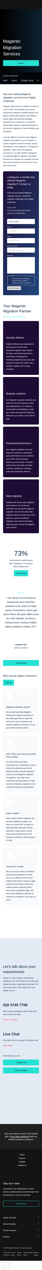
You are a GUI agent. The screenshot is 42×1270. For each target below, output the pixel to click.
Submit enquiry (15, 298)
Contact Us (21, 63)
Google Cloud (29, 80)
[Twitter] (13, 1220)
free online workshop (22, 1185)
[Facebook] (18, 1220)
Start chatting (9, 1094)
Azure (15, 80)
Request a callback (11, 1065)
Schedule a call (21, 1111)
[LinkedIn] (29, 1220)
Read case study (21, 597)
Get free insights (21, 1255)
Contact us (22, 1214)
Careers (22, 1207)
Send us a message (21, 1119)
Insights (22, 1210)
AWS (5, 80)
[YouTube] (24, 1220)
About (22, 1203)
